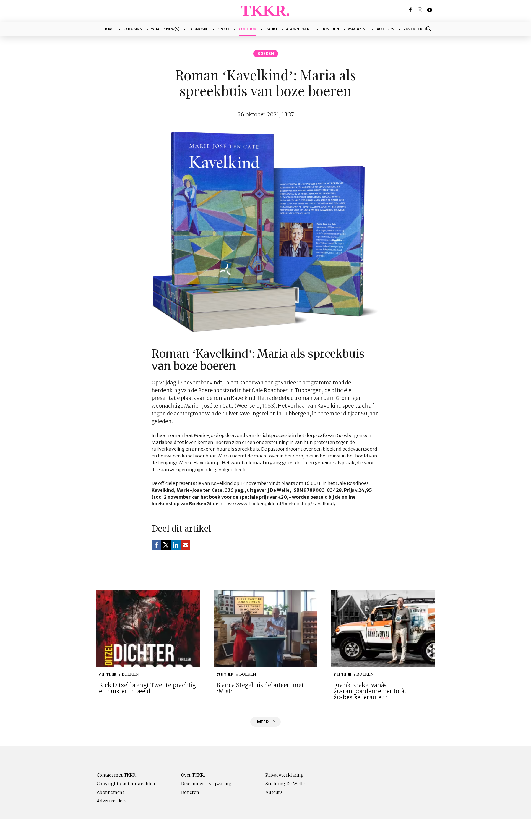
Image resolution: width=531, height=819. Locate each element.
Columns (133, 29)
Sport (223, 29)
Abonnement (299, 29)
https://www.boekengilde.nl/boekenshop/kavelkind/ (277, 504)
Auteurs (385, 29)
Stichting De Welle (285, 783)
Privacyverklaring (285, 775)
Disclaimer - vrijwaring (206, 783)
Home (108, 29)
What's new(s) (165, 29)
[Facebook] (411, 10)
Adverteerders (112, 801)
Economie (198, 29)
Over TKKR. (193, 775)
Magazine (358, 29)
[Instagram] (420, 10)
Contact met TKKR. (117, 775)
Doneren (330, 29)
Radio (271, 29)
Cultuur (247, 29)
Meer (263, 721)
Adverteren (415, 29)
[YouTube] (430, 10)
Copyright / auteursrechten (126, 783)
